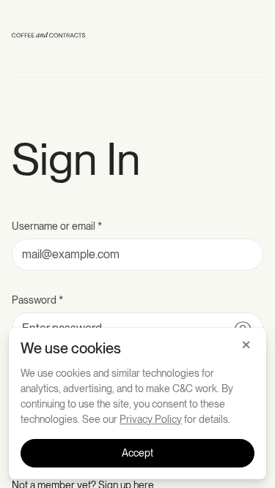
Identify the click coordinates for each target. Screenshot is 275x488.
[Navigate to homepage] (48, 37)
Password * (37, 300)
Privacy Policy (151, 419)
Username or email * (57, 226)
